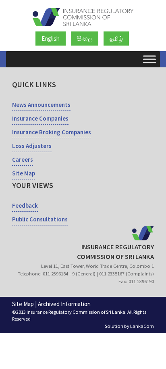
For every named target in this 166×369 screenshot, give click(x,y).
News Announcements (41, 104)
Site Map (23, 173)
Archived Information (64, 304)
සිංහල (84, 38)
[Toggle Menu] (149, 59)
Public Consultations (40, 219)
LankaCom (142, 326)
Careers (22, 159)
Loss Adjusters (32, 146)
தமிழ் (116, 38)
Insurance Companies (40, 118)
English (51, 38)
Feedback (25, 205)
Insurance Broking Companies (51, 132)
